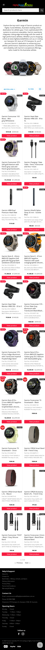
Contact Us (5, 576)
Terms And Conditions (9, 586)
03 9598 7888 (11, 599)
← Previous (19, 563)
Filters (31, 89)
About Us (5, 574)
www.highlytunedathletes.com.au (22, 39)
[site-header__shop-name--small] (22, 5)
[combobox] (20, 10)
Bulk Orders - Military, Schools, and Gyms (14, 579)
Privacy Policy (6, 584)
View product (12, 136)
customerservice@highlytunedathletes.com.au (20, 596)
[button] (40, 89)
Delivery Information (8, 581)
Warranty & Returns (8, 588)
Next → (27, 563)
